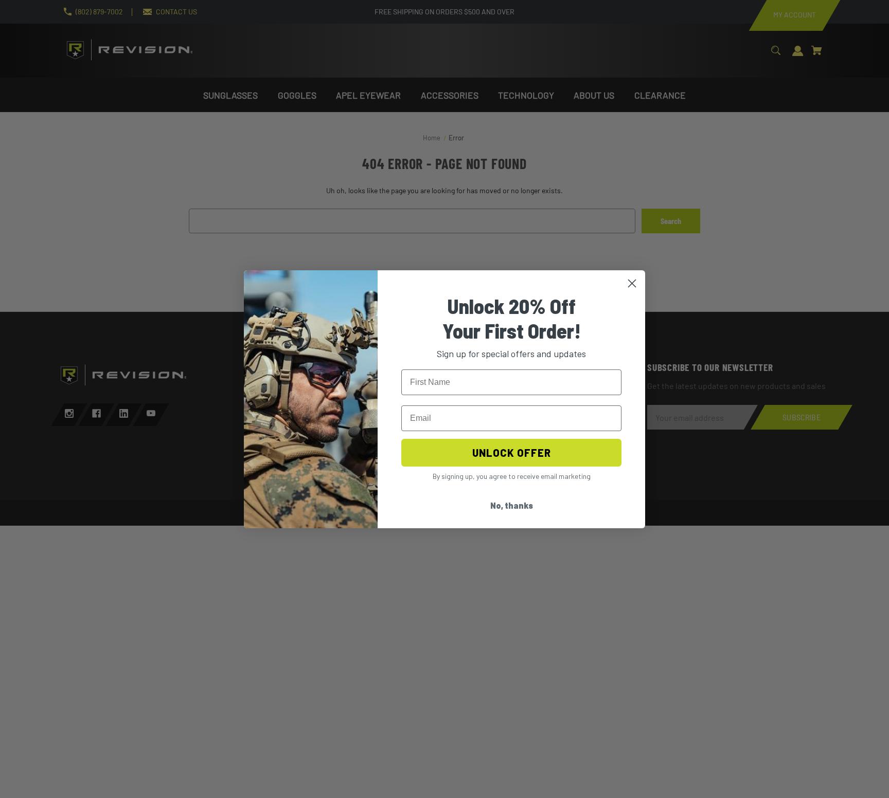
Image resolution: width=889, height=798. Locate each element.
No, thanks (511, 505)
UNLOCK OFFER (511, 453)
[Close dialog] (632, 283)
